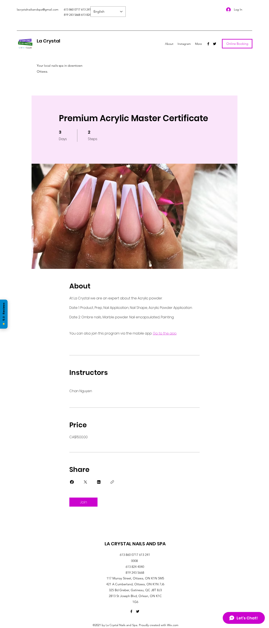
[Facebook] (208, 44)
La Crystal (48, 41)
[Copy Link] (112, 482)
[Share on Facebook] (71, 482)
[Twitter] (214, 44)
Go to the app (165, 333)
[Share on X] (85, 482)
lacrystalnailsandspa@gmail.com (37, 9)
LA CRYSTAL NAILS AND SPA (135, 543)
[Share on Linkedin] (98, 482)
